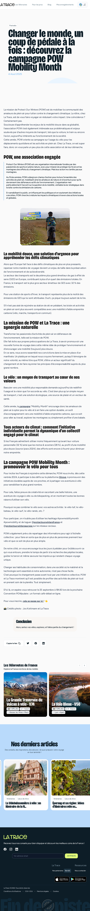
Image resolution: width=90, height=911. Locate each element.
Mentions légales (43, 891)
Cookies (56, 891)
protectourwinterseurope (19, 526)
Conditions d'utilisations (12, 891)
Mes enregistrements (64, 5)
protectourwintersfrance (47, 522)
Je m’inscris (71, 856)
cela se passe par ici (33, 601)
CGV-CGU (29, 891)
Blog (49, 5)
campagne (24, 406)
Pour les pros (37, 5)
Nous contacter (80, 871)
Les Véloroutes (21, 5)
